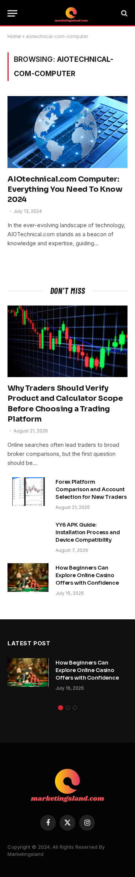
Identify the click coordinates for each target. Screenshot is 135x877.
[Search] (124, 13)
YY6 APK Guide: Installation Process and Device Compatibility (88, 532)
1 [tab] (60, 707)
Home (14, 36)
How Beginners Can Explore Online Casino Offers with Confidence (87, 575)
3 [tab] (74, 707)
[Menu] (12, 13)
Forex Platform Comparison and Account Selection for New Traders (91, 489)
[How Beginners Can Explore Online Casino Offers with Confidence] (28, 577)
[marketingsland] (71, 13)
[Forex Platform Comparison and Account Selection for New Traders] (28, 491)
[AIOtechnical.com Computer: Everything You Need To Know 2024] (68, 132)
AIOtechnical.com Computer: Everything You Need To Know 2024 (65, 189)
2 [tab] (67, 707)
